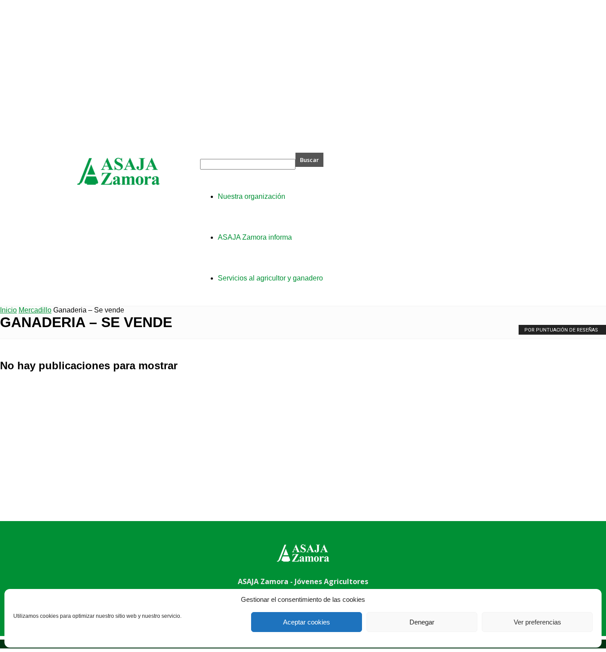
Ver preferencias (537, 622)
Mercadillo (35, 310)
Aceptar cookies (306, 622)
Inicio (8, 310)
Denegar (421, 622)
